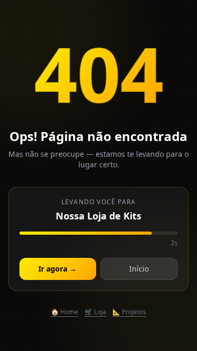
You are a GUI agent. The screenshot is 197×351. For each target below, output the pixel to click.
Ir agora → (57, 269)
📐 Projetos (129, 312)
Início (139, 269)
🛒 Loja (95, 312)
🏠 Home (64, 312)
